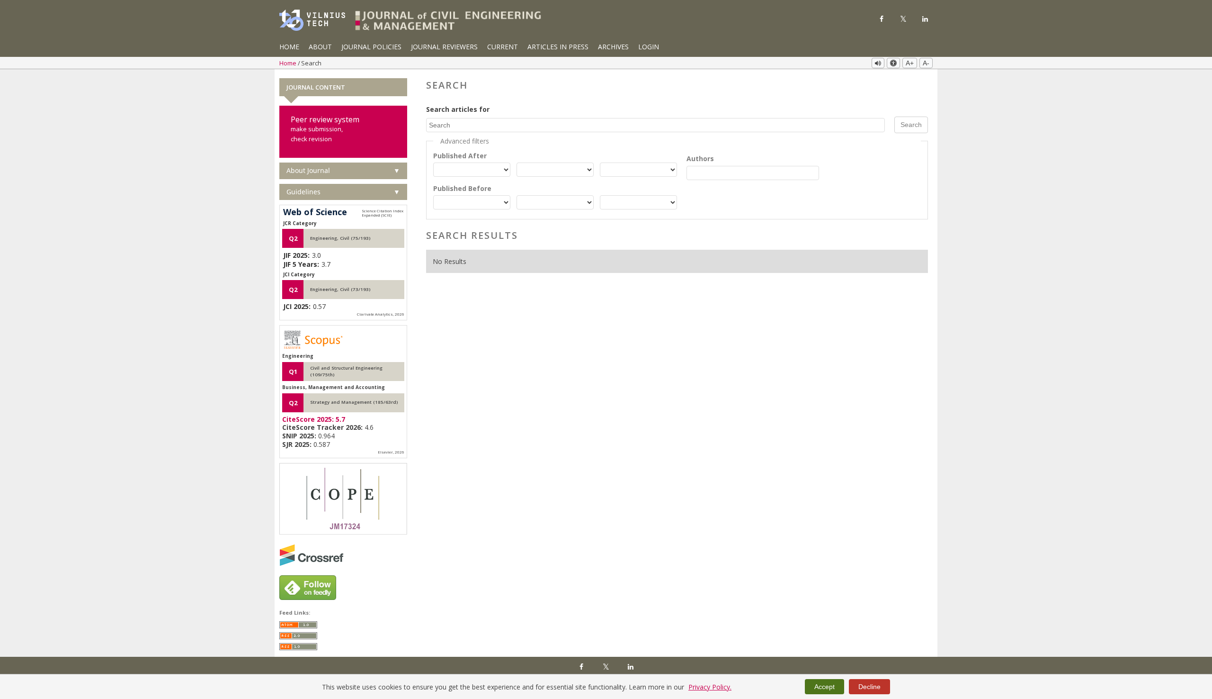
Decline (869, 686)
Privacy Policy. (709, 686)
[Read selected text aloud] (878, 63)
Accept (824, 686)
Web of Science (315, 212)
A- (926, 63)
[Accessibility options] (893, 63)
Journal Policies (371, 46)
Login (648, 46)
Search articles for (458, 109)
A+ (910, 63)
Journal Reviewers (444, 46)
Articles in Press (557, 46)
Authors (700, 158)
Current (502, 46)
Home (289, 46)
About (320, 46)
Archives (613, 46)
